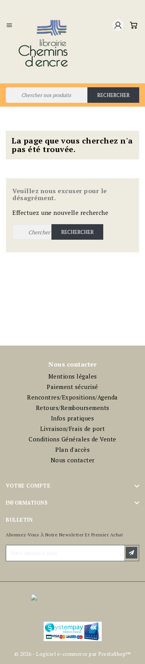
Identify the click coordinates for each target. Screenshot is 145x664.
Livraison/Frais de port (72, 428)
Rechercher (113, 95)
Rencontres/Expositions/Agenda (72, 397)
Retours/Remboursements (72, 408)
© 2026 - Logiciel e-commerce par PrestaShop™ (72, 653)
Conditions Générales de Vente (72, 439)
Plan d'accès (72, 449)
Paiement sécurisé (72, 387)
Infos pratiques (72, 418)
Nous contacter (73, 460)
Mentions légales (72, 376)
